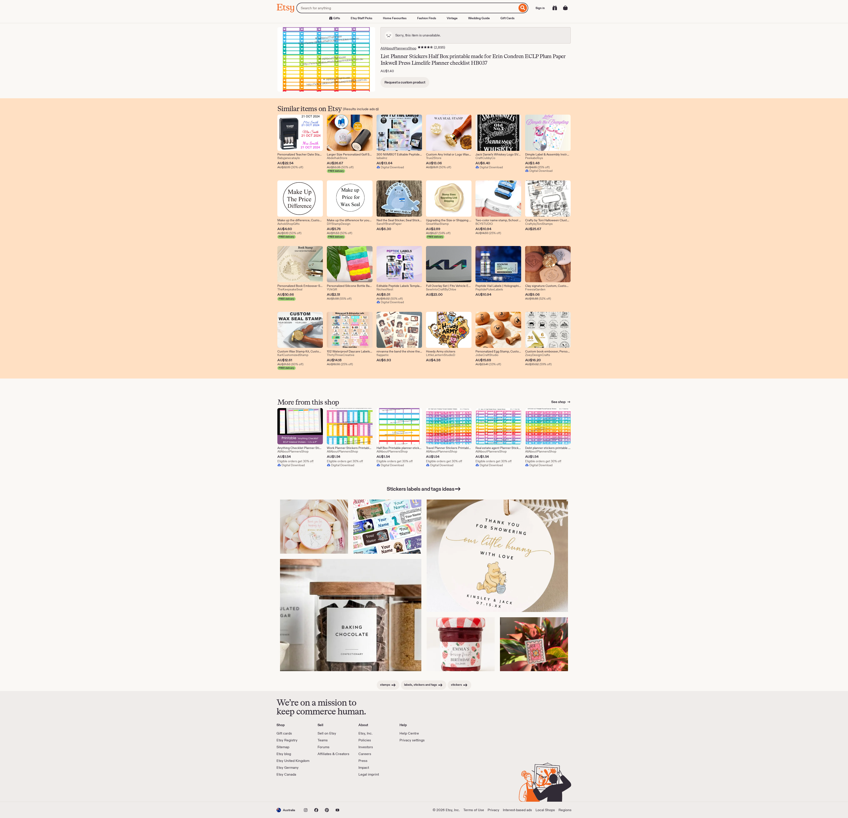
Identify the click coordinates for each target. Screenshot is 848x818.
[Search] (522, 8)
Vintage (452, 18)
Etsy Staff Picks (361, 18)
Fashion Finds (426, 18)
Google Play (325, 789)
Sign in (540, 8)
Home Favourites (395, 18)
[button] (285, 809)
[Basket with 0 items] (565, 8)
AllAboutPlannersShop (398, 48)
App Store (291, 789)
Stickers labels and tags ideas (420, 489)
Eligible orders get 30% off (295, 461)
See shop (558, 402)
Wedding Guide (479, 18)
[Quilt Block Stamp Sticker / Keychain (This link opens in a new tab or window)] (534, 644)
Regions (565, 810)
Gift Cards (507, 18)
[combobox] (406, 8)
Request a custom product (404, 82)
